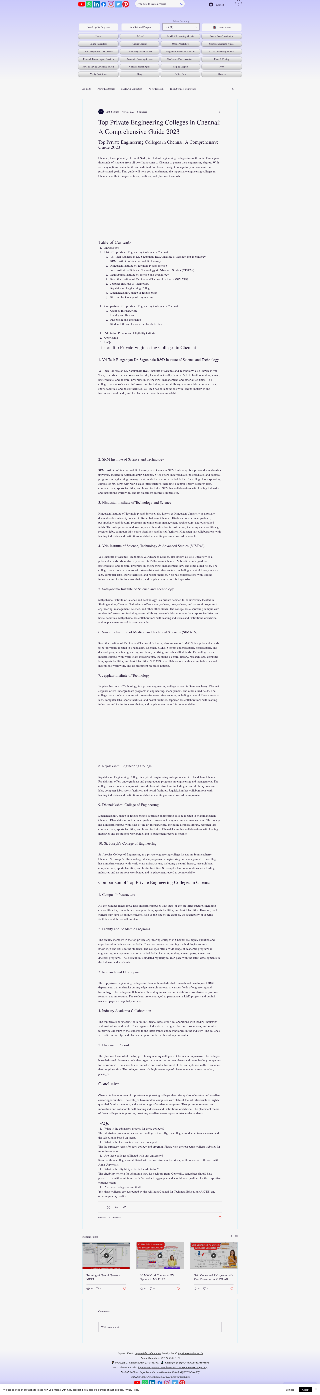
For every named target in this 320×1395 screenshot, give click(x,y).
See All (234, 1236)
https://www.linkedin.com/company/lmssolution (166, 1376)
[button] (239, 3)
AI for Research (156, 88)
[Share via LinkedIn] (116, 1207)
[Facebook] (103, 4)
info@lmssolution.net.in (190, 1353)
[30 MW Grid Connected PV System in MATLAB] (160, 1255)
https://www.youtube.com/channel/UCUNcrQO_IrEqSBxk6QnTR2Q (173, 1367)
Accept (305, 1389)
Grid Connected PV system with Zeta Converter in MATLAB (213, 1277)
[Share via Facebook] (100, 1207)
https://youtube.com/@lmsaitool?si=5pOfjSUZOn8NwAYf (169, 1372)
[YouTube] (81, 4)
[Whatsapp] (89, 4)
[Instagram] (111, 4)
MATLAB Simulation (131, 88)
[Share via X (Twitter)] (108, 1207)
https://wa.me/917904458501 (144, 1362)
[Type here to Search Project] (181, 3)
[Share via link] (124, 1207)
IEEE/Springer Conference (183, 88)
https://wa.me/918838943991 (194, 1362)
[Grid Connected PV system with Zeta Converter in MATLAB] (214, 1255)
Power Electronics (106, 88)
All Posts (86, 88)
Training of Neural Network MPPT (103, 1277)
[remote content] (160, 206)
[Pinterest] (125, 4)
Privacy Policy (131, 1389)
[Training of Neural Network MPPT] (106, 1255)
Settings (290, 1389)
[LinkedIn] (96, 4)
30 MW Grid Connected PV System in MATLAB (157, 1277)
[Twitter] (118, 4)
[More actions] (220, 112)
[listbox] (181, 26)
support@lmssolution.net (148, 1353)
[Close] (316, 1389)
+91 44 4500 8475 (170, 1358)
